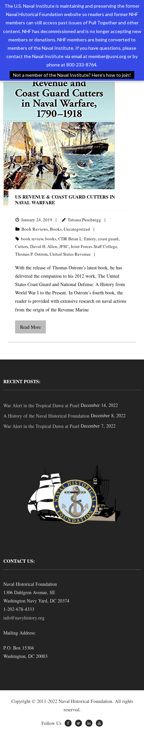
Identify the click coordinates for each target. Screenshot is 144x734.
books (50, 239)
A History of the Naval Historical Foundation (46, 416)
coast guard (108, 239)
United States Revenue (70, 254)
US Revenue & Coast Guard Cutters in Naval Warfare (65, 199)
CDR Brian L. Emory (77, 239)
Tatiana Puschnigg (84, 220)
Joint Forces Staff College (94, 246)
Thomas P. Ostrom (31, 254)
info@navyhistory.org (24, 618)
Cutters (21, 246)
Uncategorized (77, 229)
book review (32, 239)
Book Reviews (34, 229)
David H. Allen (43, 246)
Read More (30, 327)
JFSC (64, 246)
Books (56, 229)
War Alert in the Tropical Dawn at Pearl (41, 405)
